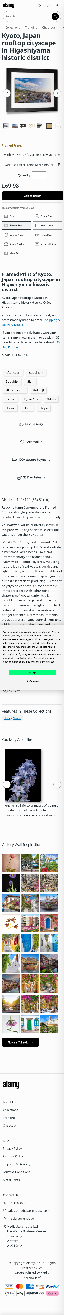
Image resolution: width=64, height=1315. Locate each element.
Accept (32, 672)
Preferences (33, 681)
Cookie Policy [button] (26, 658)
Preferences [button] (48, 661)
